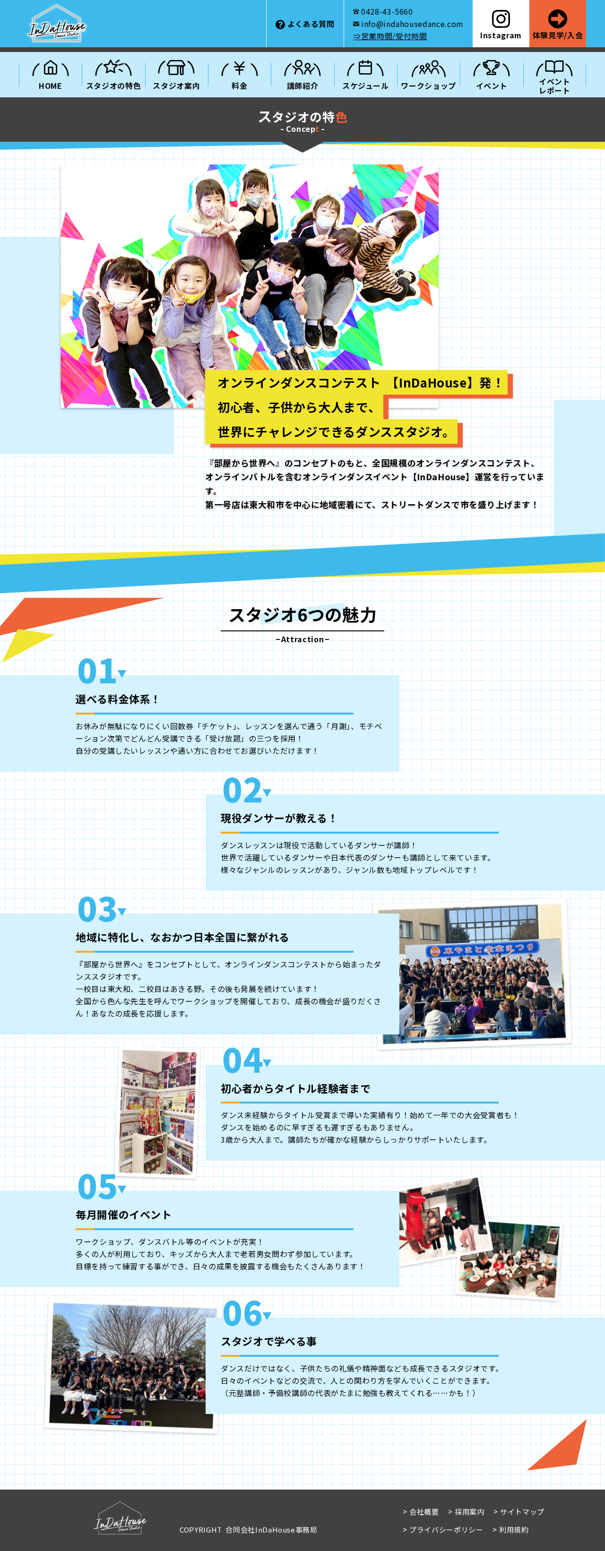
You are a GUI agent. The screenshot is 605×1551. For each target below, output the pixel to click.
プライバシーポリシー (446, 1529)
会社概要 (424, 1512)
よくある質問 (311, 23)
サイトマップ (522, 1512)
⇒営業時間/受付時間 (390, 36)
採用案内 (469, 1512)
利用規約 (514, 1529)
